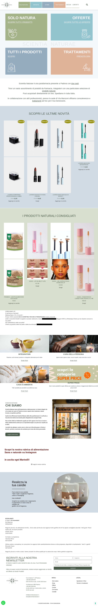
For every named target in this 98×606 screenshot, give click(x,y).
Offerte (36, 5)
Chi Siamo (55, 589)
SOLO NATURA (21, 18)
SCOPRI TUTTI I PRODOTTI (20, 22)
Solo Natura (23, 5)
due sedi (75, 83)
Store (47, 5)
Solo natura (55, 581)
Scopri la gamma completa (49, 319)
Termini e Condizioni (82, 583)
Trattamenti (59, 5)
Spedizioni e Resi (81, 581)
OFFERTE (81, 18)
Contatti (76, 4)
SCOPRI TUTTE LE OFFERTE (77, 22)
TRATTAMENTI (77, 52)
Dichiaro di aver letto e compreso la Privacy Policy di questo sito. (72, 565)
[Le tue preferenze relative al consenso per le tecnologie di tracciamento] (95, 603)
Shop (53, 583)
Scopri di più (24, 360)
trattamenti (36, 101)
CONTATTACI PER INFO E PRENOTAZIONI (33, 317)
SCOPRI (11, 56)
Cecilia (68, 4)
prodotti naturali (48, 91)
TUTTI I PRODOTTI (25, 52)
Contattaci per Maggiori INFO (44, 324)
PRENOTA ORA (83, 56)
